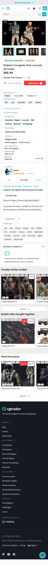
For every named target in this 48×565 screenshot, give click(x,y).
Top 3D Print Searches (10, 494)
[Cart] (34, 8)
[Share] (38, 89)
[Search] (44, 14)
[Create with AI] (29, 8)
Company (5, 422)
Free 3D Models (8, 458)
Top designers (7, 503)
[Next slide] (42, 33)
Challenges (6, 507)
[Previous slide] (5, 33)
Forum (4, 512)
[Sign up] (45, 8)
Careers (5, 431)
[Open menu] (3, 8)
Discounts (6, 467)
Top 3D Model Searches (11, 489)
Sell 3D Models (8, 472)
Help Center (7, 436)
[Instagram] (14, 554)
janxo (16, 170)
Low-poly (25, 120)
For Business (7, 445)
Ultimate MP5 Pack (8, 346)
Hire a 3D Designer (9, 454)
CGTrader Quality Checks (11, 108)
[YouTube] (9, 554)
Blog (4, 427)
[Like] (9, 89)
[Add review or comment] (43, 246)
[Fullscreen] (5, 22)
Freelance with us (9, 485)
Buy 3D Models (7, 440)
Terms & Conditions (10, 545)
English (32, 545)
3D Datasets (7, 449)
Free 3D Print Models (10, 463)
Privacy (23, 545)
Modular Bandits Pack (9, 302)
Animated (9, 120)
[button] (39, 14)
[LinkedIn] (4, 554)
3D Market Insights (9, 481)
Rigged (17, 120)
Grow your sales (8, 476)
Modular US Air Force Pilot (11, 389)
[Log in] (39, 8)
